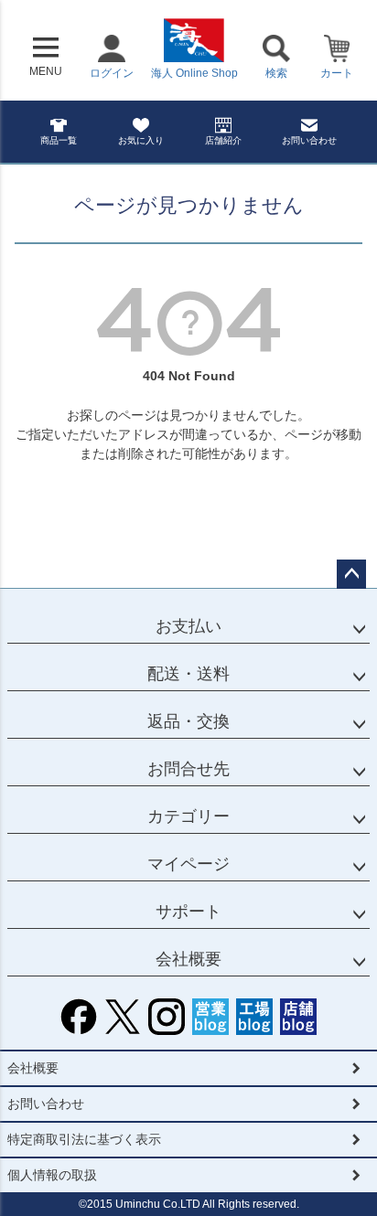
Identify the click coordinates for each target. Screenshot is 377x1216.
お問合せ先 (188, 769)
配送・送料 (188, 674)
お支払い (188, 626)
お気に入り (141, 140)
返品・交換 (188, 721)
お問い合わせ (309, 140)
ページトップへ (351, 574)
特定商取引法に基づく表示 (84, 1139)
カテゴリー (188, 816)
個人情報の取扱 (52, 1175)
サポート (188, 911)
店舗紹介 (223, 140)
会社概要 (188, 959)
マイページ (188, 864)
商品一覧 (58, 140)
